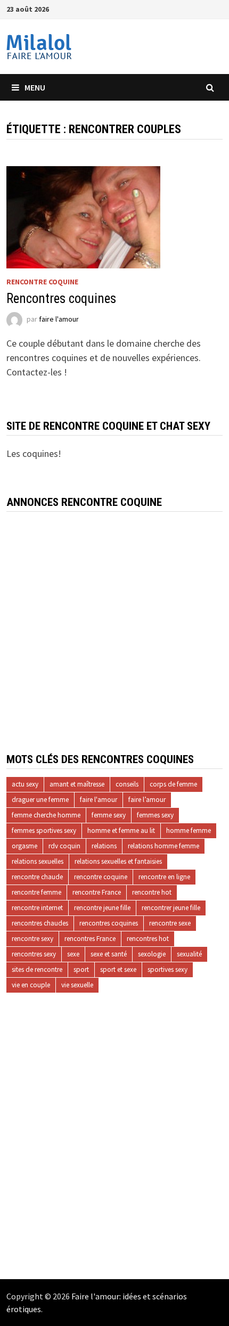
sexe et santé (109, 954)
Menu (34, 87)
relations (104, 845)
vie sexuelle (77, 984)
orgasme (24, 845)
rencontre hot (151, 892)
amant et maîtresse (77, 784)
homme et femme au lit (121, 830)
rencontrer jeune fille (171, 907)
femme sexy (109, 815)
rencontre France (96, 892)
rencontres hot (148, 938)
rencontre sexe (170, 923)
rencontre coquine (100, 876)
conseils (127, 784)
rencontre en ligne (164, 876)
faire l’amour (147, 799)
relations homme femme (163, 845)
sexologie (152, 954)
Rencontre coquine (42, 282)
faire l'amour (59, 319)
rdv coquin (64, 845)
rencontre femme (36, 892)
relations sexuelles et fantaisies (118, 861)
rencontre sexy (32, 938)
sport (81, 969)
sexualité (189, 954)
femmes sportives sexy (44, 830)
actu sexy (25, 784)
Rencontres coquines (61, 298)
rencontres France (90, 938)
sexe (73, 954)
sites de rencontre (37, 969)
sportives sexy (167, 969)
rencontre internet (37, 907)
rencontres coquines (108, 923)
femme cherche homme (46, 815)
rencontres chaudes (40, 923)
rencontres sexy (34, 954)
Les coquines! (33, 453)
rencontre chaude (37, 876)
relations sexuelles (37, 861)
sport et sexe (118, 969)
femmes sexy (155, 815)
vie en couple (31, 984)
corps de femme (173, 784)
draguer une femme (40, 799)
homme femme (188, 830)
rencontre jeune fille (102, 907)
